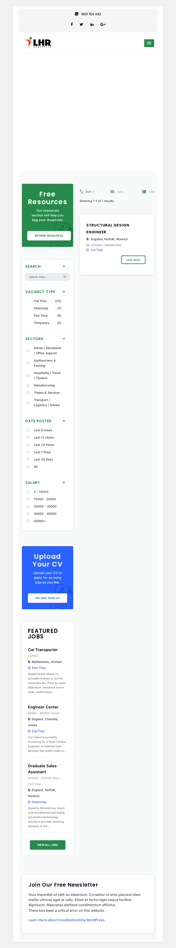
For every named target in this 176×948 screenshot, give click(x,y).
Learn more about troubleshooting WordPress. (67, 920)
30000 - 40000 (45, 513)
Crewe (32, 725)
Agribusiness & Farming (45, 363)
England (37, 719)
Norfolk (50, 790)
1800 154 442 (91, 14)
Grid (120, 191)
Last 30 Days (43, 459)
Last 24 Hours (44, 445)
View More (133, 259)
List (151, 191)
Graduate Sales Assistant (42, 769)
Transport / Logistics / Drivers (47, 402)
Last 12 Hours (44, 437)
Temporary (41, 323)
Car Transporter (43, 649)
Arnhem (56, 662)
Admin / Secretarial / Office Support (47, 350)
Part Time (41, 315)
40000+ (40, 521)
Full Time (40, 301)
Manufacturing (44, 385)
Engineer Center (43, 707)
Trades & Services (47, 392)
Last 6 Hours (43, 430)
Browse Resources (49, 235)
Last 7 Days (42, 452)
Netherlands (40, 662)
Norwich (33, 796)
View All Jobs (47, 844)
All (35, 466)
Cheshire (51, 719)
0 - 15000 (41, 492)
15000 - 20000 (45, 499)
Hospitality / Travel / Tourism (47, 375)
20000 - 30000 (45, 506)
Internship (41, 308)
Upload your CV (47, 598)
